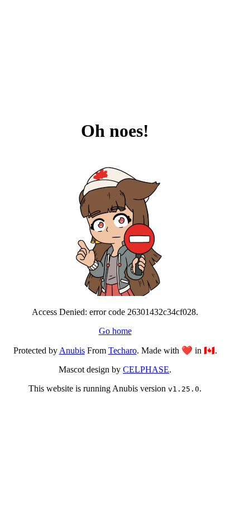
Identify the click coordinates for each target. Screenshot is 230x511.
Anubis (72, 350)
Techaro (122, 350)
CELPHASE (146, 369)
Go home (115, 331)
